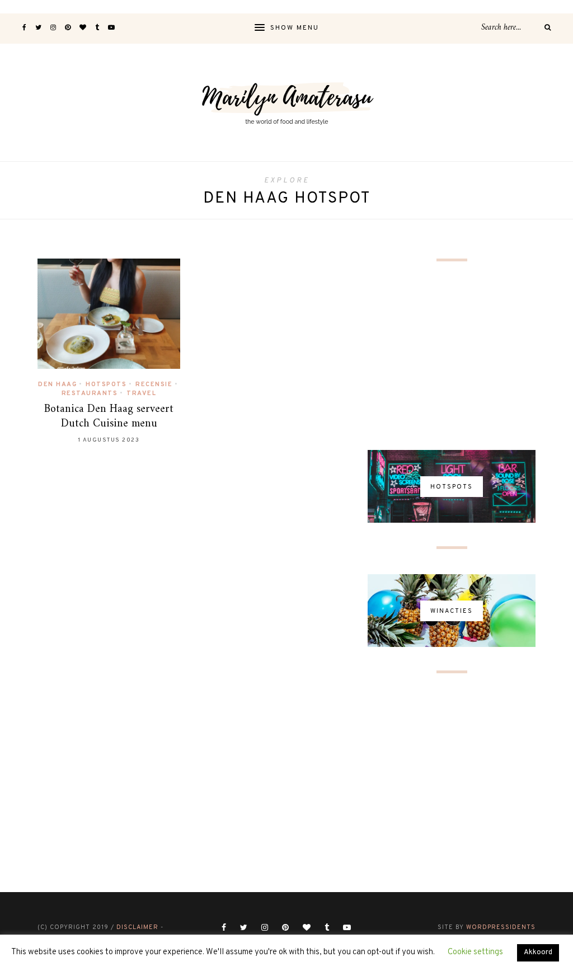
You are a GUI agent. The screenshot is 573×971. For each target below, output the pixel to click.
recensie (153, 384)
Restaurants (90, 393)
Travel (141, 393)
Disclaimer (137, 927)
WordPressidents (501, 927)
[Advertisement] (452, 356)
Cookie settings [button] (475, 952)
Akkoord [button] (538, 952)
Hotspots (106, 384)
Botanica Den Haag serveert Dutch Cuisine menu (108, 417)
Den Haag (57, 384)
